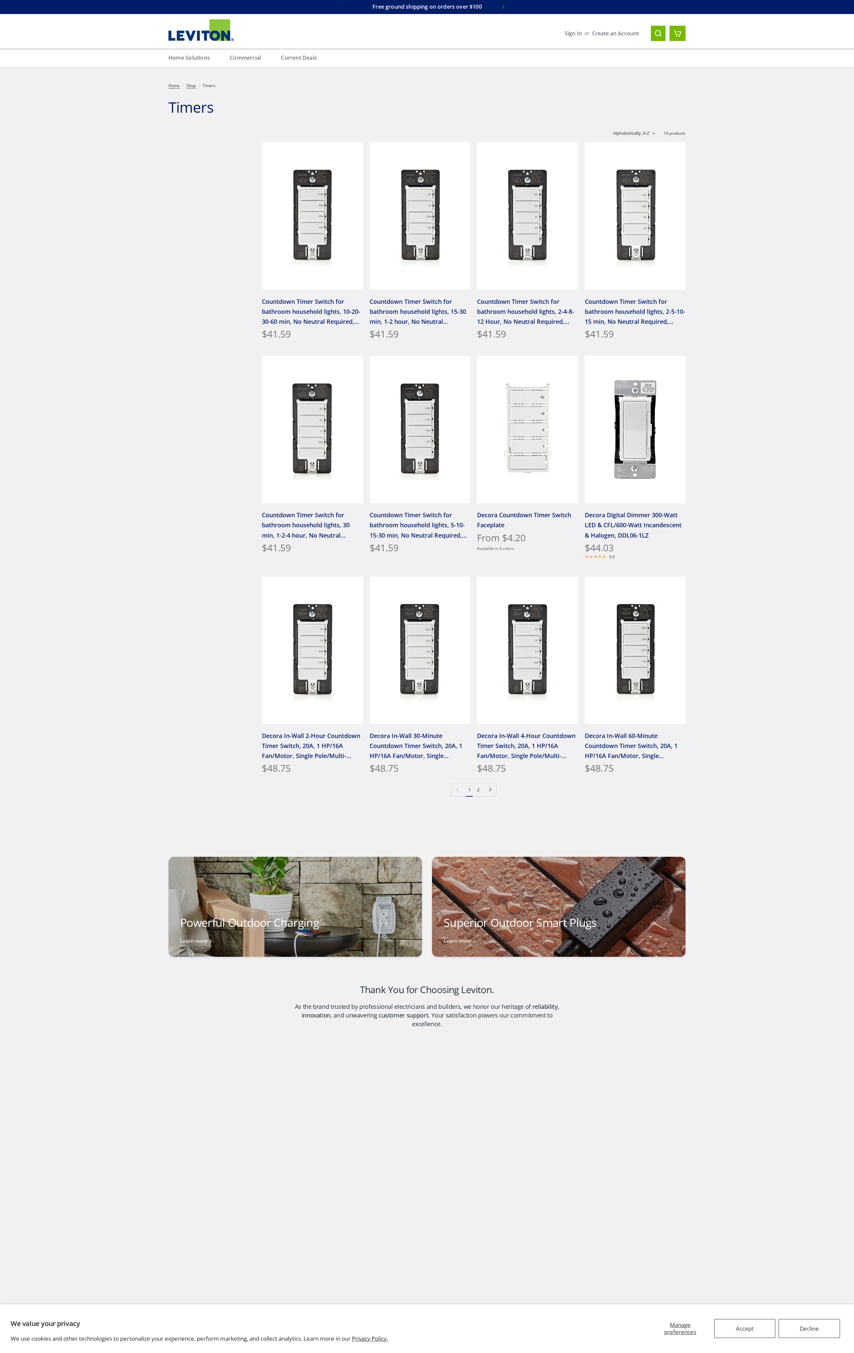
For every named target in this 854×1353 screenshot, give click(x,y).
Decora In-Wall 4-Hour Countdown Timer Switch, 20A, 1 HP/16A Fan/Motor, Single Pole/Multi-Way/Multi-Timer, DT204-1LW (526, 746)
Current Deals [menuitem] (299, 57)
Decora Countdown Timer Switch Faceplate (524, 520)
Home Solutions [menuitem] (189, 57)
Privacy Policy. (370, 1338)
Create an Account (615, 33)
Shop (191, 85)
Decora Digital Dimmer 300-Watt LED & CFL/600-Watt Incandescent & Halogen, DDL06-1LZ (633, 525)
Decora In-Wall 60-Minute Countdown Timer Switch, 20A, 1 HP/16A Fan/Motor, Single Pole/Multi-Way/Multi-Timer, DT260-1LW (631, 746)
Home (174, 85)
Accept (745, 1328)
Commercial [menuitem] (245, 57)
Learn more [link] (194, 940)
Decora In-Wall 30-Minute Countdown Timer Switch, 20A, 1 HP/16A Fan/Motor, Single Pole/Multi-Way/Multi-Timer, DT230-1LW (416, 746)
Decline (809, 1328)
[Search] (658, 33)
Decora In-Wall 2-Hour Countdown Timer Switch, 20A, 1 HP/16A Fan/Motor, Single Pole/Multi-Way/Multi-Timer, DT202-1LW (311, 746)
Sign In (573, 33)
